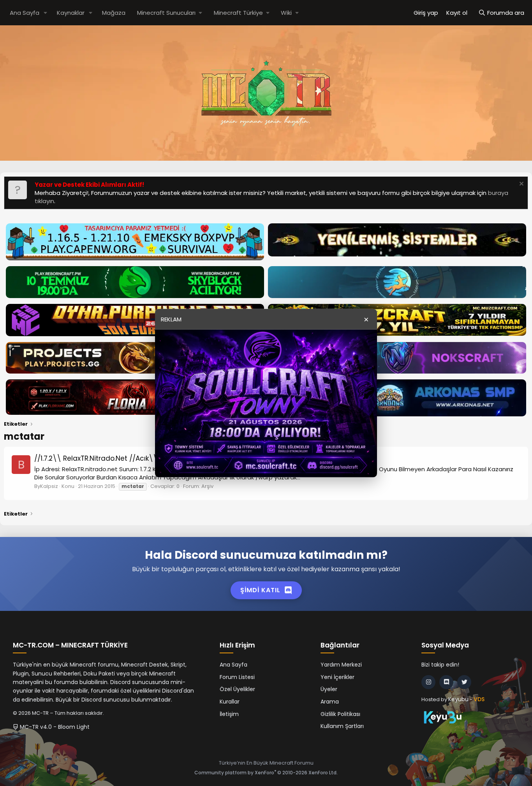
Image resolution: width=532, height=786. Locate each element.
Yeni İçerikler (337, 677)
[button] (45, 12)
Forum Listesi (237, 677)
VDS (479, 699)
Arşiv (207, 486)
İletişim (229, 714)
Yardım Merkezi (341, 664)
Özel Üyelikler (237, 689)
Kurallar (230, 701)
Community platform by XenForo (266, 772)
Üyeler (329, 689)
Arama (330, 701)
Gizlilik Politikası (340, 714)
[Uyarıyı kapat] (520, 185)
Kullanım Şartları (342, 726)
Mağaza (113, 13)
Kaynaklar (71, 13)
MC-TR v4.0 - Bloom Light (54, 727)
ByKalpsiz (46, 486)
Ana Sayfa (24, 13)
